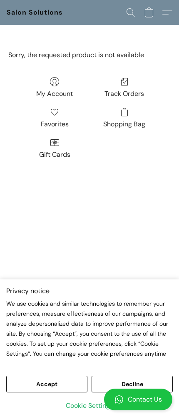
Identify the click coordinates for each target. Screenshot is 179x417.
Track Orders (124, 93)
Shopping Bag (124, 124)
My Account (54, 93)
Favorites (55, 124)
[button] (89, 399)
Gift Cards (54, 154)
